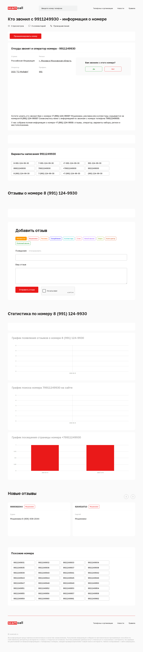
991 (40, 71)
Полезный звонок (23, 243)
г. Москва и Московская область (55, 60)
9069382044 (16, 506)
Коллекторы (68, 238)
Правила (132, 8)
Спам (79, 238)
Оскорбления (56, 238)
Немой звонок (89, 238)
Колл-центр (110, 238)
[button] (126, 496)
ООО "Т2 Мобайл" (19, 71)
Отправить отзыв (27, 290)
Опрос (100, 238)
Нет (113, 69)
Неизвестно (21, 238)
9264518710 (81, 506)
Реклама (44, 238)
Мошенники (33, 238)
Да (94, 69)
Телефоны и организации (103, 8)
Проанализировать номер (25, 36)
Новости (120, 8)
